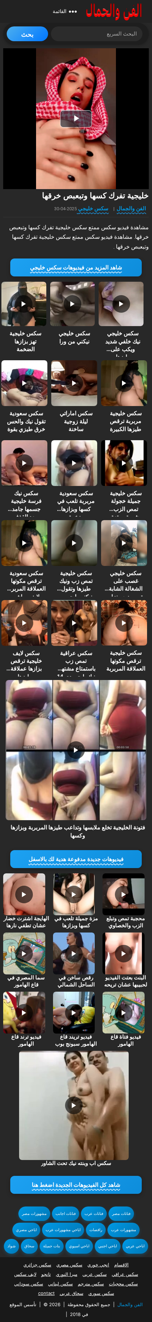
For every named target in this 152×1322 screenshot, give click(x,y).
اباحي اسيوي (79, 1246)
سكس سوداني (28, 1283)
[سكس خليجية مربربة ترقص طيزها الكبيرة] (124, 383)
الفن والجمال (131, 208)
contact (46, 1293)
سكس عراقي (125, 1274)
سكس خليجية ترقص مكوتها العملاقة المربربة (125, 660)
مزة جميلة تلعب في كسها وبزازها (76, 922)
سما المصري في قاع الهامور (26, 981)
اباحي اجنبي (107, 1246)
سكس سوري (101, 1293)
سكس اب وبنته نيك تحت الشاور (76, 1163)
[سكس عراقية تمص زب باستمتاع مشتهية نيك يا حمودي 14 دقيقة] (74, 623)
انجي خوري (98, 1264)
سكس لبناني (60, 1283)
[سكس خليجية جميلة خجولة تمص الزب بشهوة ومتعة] (124, 463)
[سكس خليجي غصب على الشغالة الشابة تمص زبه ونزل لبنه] (124, 543)
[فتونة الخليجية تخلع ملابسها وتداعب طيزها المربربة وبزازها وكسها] (76, 750)
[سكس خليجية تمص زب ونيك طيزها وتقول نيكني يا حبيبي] (74, 543)
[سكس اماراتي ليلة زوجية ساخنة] (74, 383)
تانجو (46, 1274)
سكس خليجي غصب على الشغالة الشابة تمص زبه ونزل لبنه (125, 589)
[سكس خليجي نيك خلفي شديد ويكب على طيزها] (121, 304)
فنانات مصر (121, 1213)
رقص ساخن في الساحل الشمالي (76, 981)
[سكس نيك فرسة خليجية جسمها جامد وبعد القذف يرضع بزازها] (24, 463)
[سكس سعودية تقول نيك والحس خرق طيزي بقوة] (24, 383)
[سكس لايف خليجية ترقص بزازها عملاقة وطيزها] (24, 623)
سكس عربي (94, 1274)
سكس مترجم (91, 1283)
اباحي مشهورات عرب (63, 1230)
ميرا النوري (66, 1274)
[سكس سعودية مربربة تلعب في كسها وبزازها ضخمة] (74, 463)
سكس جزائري (37, 1264)
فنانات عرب (93, 1213)
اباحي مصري (26, 1230)
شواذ (11, 1246)
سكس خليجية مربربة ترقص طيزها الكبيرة (126, 421)
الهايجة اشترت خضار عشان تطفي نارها (26, 922)
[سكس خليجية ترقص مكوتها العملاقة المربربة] (124, 623)
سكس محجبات (123, 1283)
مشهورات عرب (123, 1230)
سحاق (29, 1246)
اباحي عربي (135, 1246)
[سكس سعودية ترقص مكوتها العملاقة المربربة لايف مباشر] (24, 543)
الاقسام (121, 1264)
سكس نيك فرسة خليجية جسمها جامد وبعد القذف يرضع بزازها (26, 509)
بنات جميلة (51, 1246)
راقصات (95, 1230)
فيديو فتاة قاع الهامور (126, 1040)
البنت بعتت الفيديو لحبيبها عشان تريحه (125, 981)
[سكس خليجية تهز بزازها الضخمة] (23, 304)
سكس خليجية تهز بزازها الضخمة (25, 341)
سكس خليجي (93, 208)
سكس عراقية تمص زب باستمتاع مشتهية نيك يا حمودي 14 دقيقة (76, 669)
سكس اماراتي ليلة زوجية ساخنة (76, 421)
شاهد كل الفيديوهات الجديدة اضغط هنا (76, 1185)
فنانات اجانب (65, 1213)
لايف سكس (25, 1274)
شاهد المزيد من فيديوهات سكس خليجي (76, 267)
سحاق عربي (71, 1293)
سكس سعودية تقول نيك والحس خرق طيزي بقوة (26, 421)
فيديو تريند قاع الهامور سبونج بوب (76, 1040)
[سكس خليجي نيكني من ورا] (72, 304)
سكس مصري (69, 1264)
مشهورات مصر (34, 1213)
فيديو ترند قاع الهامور (26, 1040)
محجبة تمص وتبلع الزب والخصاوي (125, 922)
